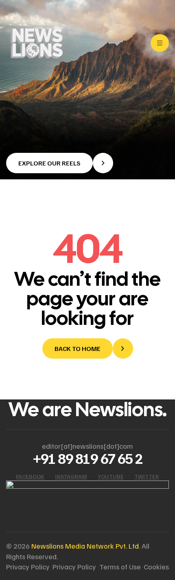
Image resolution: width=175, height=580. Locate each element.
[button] (59, 163)
